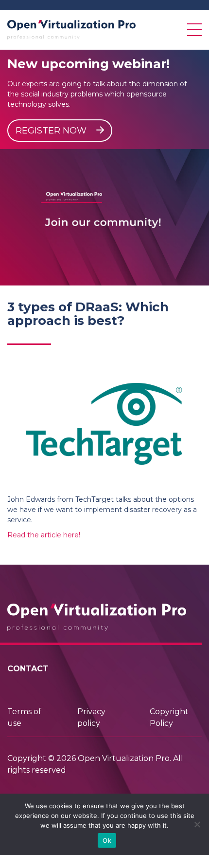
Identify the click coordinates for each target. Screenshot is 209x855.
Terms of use (24, 717)
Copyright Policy (169, 717)
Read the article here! (43, 535)
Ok (107, 840)
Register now (52, 130)
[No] (197, 824)
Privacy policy (91, 717)
